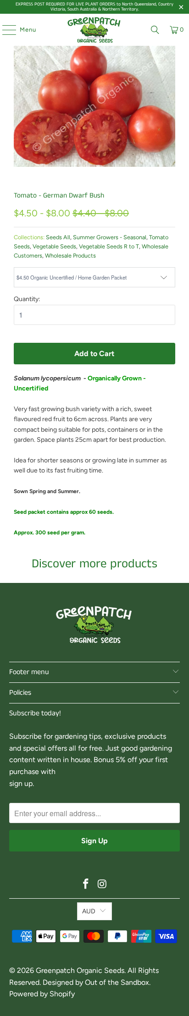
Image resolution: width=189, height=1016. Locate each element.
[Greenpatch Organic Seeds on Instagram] (102, 884)
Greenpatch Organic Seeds (80, 970)
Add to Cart (94, 353)
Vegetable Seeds (54, 246)
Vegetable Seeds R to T (109, 246)
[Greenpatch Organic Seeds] (94, 30)
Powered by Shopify (42, 993)
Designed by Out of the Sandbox (96, 982)
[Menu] (4, 30)
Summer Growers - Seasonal (109, 237)
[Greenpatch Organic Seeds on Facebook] (86, 884)
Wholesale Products (70, 255)
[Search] (155, 30)
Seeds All (58, 237)
